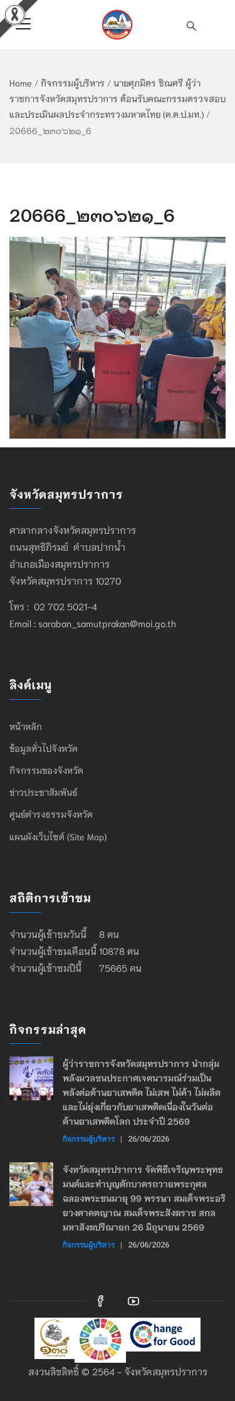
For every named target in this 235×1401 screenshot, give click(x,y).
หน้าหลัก (25, 726)
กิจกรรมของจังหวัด (46, 770)
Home (20, 82)
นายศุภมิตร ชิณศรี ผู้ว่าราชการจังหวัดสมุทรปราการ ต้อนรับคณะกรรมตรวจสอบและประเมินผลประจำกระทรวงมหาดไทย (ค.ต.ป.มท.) (117, 98)
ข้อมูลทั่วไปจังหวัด (43, 748)
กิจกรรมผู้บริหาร (73, 82)
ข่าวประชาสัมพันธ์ (43, 792)
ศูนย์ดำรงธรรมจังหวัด (51, 814)
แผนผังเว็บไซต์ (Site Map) (58, 836)
